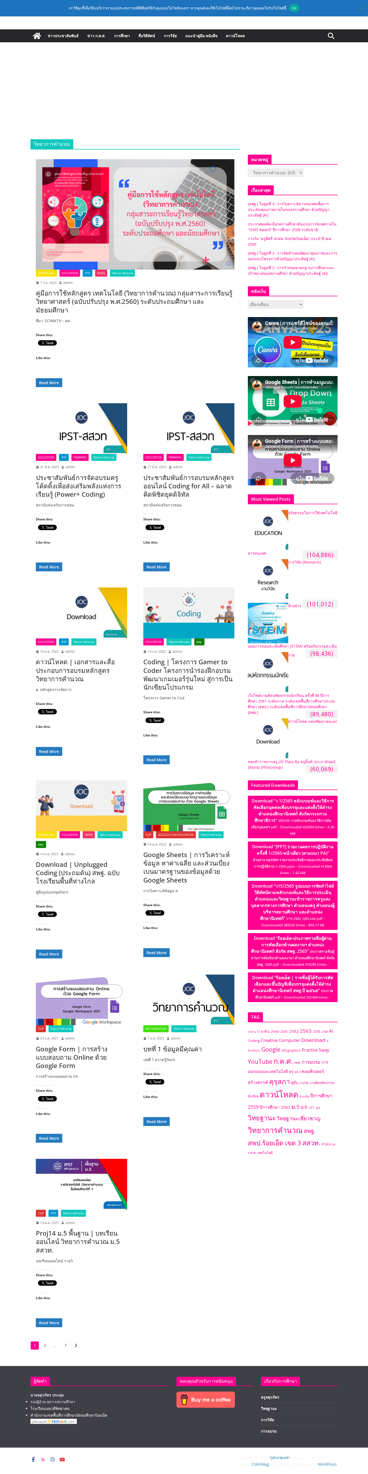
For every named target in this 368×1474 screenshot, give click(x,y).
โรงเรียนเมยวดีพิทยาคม (50, 1408)
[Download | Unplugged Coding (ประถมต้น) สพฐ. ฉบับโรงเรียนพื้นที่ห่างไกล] (81, 805)
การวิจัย (170, 35)
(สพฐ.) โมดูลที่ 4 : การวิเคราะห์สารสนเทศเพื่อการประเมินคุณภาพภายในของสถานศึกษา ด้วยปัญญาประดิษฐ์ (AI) (288, 209)
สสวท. (311, 1142)
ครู (291, 1071)
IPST (87, 273)
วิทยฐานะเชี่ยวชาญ (298, 1118)
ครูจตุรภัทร (270, 1397)
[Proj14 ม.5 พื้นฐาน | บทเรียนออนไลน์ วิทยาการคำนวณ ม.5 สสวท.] (81, 1184)
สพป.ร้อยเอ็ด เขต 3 (274, 1142)
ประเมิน (304, 1096)
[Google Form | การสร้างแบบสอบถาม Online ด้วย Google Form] (81, 1000)
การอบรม (311, 1062)
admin (68, 282)
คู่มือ (294, 1082)
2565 (316, 1031)
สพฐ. (199, 642)
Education (70, 273)
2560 (275, 1031)
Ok (294, 8)
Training (80, 457)
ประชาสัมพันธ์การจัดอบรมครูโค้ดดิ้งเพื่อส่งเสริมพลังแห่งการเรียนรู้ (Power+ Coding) (78, 486)
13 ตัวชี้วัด (263, 1032)
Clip (148, 835)
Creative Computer (280, 1040)
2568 (324, 1032)
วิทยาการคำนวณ (122, 273)
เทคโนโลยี (265, 1152)
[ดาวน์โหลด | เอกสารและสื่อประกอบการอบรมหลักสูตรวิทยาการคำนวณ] (81, 612)
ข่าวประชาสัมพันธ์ (63, 35)
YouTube (260, 1061)
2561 (284, 1031)
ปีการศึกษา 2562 (275, 1107)
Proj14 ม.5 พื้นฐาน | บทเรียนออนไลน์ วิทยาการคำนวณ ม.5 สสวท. (78, 1241)
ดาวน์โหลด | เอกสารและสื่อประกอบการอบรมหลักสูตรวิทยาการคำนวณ (75, 670)
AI (331, 1031)
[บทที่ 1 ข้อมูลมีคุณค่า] (189, 1000)
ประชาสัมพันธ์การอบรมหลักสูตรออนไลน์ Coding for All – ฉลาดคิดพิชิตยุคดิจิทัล (188, 486)
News (101, 273)
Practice (310, 1050)
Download (46, 273)
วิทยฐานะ (262, 1117)
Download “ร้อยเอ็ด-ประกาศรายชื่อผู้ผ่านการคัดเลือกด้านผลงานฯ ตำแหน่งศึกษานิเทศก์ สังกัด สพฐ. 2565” (293, 951)
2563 (306, 1030)
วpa (317, 1108)
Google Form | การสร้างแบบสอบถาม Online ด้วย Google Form (71, 1057)
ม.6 (304, 1107)
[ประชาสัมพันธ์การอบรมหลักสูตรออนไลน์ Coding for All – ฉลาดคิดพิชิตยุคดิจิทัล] (189, 428)
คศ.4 (297, 1072)
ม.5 (295, 1106)
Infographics (291, 1050)
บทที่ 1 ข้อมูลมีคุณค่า (172, 1048)
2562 (294, 1031)
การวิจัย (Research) (304, 562)
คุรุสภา (279, 1081)
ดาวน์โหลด (235, 35)
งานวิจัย (304, 1083)
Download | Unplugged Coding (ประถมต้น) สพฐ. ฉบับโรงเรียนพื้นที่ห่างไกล (78, 872)
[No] (361, 8)
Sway (324, 1050)
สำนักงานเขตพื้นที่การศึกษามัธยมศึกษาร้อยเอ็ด (68, 1415)
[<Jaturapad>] (36, 35)
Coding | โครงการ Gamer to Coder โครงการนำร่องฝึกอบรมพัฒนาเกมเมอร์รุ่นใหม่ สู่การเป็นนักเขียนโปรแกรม (187, 674)
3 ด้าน (252, 1032)
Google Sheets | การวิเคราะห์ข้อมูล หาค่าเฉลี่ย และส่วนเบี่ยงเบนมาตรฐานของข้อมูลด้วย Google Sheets (186, 867)
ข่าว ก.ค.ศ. (96, 35)
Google (270, 1049)
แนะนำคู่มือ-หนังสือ (201, 35)
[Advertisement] (184, 82)
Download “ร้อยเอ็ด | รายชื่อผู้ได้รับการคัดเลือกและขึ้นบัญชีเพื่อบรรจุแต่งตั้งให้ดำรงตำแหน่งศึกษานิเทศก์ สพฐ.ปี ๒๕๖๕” (292, 987)
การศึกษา (122, 35)
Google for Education (176, 835)
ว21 (311, 1107)
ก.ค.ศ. (283, 1061)
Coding (254, 1040)
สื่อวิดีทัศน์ (146, 35)
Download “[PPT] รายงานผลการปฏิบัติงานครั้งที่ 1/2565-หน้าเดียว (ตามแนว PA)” (293, 859)
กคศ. (297, 1062)
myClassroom (155, 1029)
